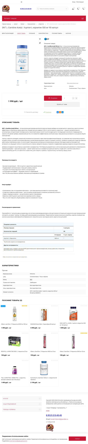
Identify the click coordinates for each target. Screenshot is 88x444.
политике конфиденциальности (18, 441)
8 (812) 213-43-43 (25, 9)
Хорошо (77, 438)
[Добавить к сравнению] (39, 42)
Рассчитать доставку (32, 112)
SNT (31, 279)
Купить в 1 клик (62, 104)
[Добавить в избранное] (39, 39)
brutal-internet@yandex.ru (59, 419)
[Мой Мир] (62, 112)
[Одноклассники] (60, 112)
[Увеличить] (22, 59)
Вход (73, 2)
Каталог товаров (10, 18)
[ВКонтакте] (58, 112)
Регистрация (80, 2)
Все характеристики (72, 83)
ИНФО (47, 410)
